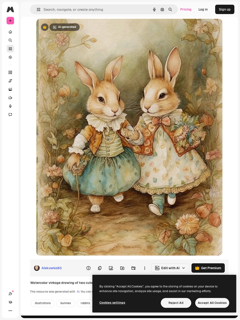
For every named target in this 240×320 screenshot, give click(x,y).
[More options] (144, 268)
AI (78, 292)
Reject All (176, 303)
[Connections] (10, 294)
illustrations (43, 303)
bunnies (65, 303)
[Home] (10, 32)
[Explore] (10, 57)
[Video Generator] (10, 97)
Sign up (225, 9)
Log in (203, 9)
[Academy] (10, 302)
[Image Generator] (10, 89)
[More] (10, 310)
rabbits (85, 303)
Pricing (185, 9)
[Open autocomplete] (36, 9)
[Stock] (10, 48)
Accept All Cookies (212, 303)
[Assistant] (10, 114)
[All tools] (10, 72)
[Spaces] (10, 81)
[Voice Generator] (10, 106)
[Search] (10, 40)
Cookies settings (112, 303)
